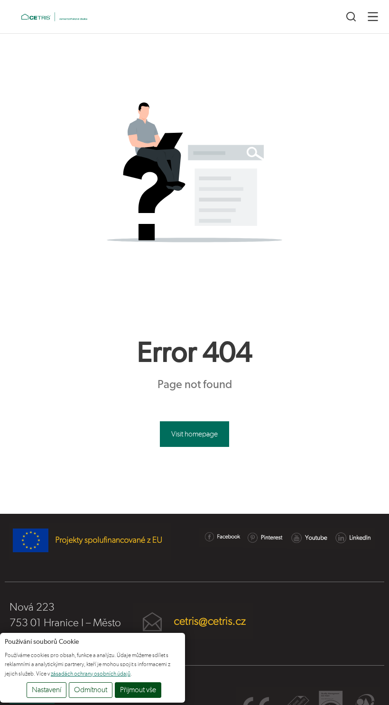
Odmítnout (90, 690)
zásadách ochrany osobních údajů (90, 674)
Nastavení (46, 690)
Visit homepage (194, 434)
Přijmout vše (138, 690)
